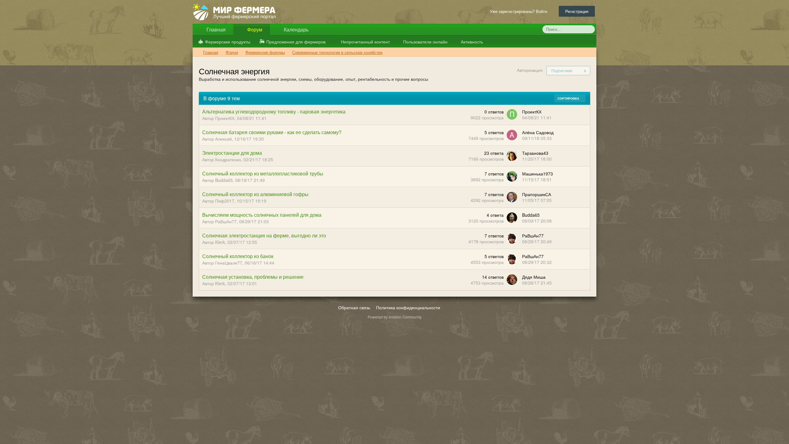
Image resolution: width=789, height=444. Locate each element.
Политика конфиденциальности (408, 307)
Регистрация (576, 11)
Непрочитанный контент (365, 42)
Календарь (296, 29)
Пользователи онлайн (425, 42)
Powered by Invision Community (395, 316)
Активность (471, 42)
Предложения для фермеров (295, 42)
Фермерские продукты (227, 42)
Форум (254, 29)
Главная (215, 29)
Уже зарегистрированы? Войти (520, 11)
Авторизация (530, 70)
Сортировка (569, 98)
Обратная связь (354, 307)
